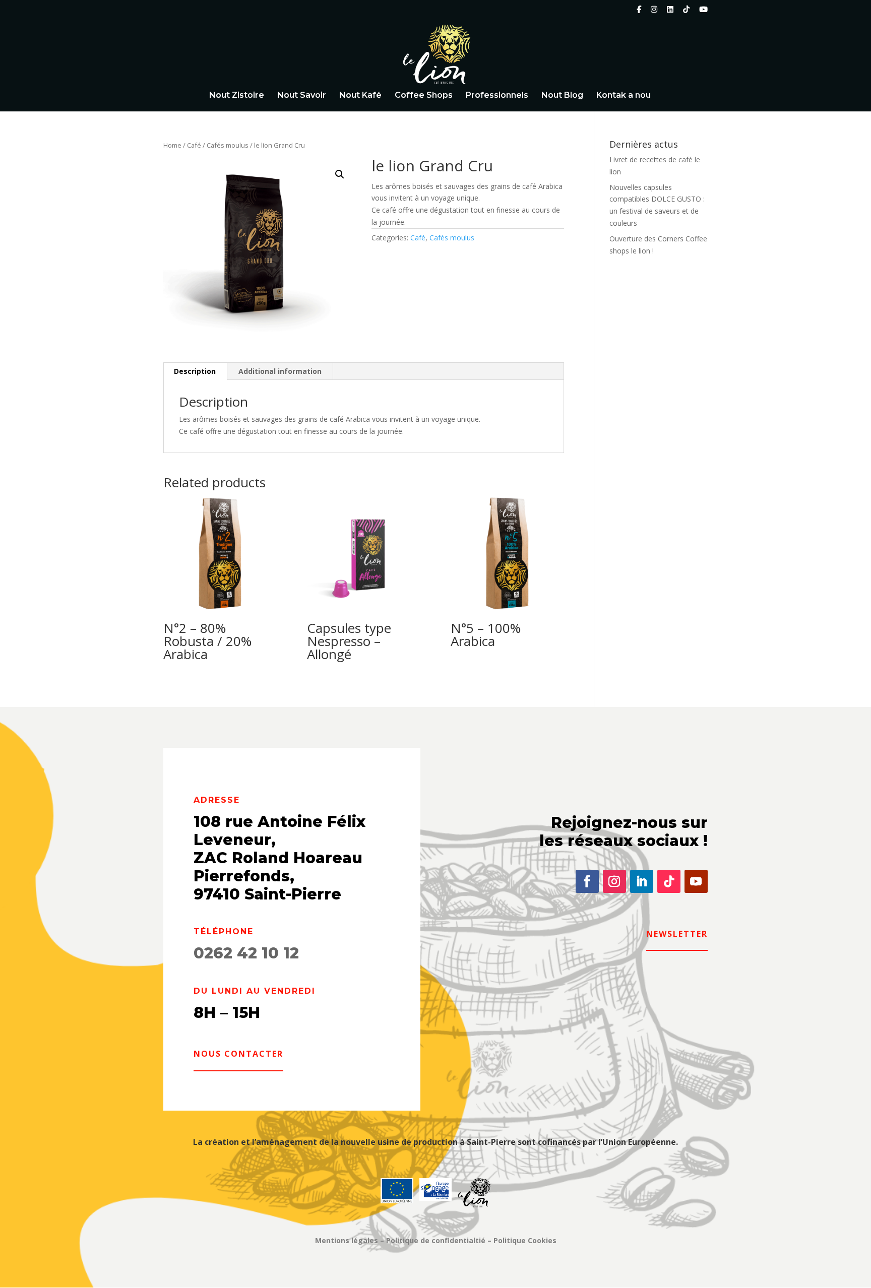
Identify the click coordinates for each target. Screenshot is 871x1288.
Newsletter (677, 933)
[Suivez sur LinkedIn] (641, 881)
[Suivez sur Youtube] (696, 881)
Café (194, 145)
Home (172, 145)
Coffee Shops (424, 96)
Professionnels (497, 96)
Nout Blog (562, 96)
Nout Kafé (360, 96)
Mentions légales (346, 1240)
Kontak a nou (623, 96)
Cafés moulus (227, 145)
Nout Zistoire (236, 96)
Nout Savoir (301, 96)
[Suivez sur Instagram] (614, 881)
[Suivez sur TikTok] (668, 881)
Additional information (280, 371)
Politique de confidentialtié (435, 1240)
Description (195, 371)
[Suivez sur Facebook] (587, 881)
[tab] (195, 371)
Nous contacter (238, 1053)
